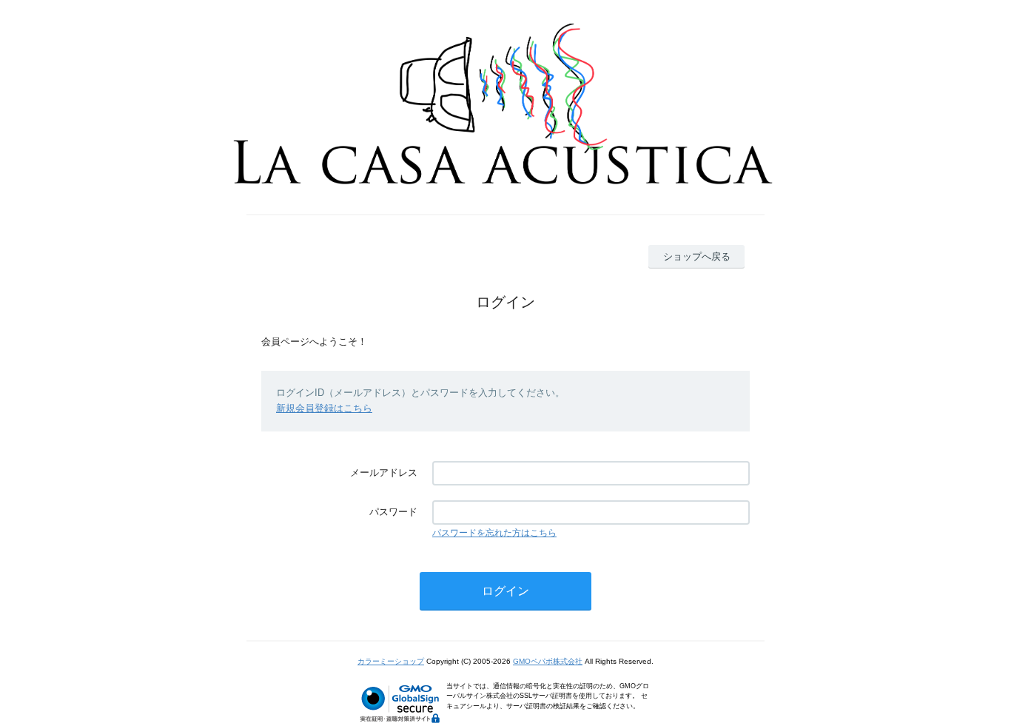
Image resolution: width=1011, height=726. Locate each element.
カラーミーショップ (390, 661)
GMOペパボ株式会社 (547, 661)
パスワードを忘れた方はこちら (494, 533)
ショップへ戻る (696, 256)
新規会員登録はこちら (324, 408)
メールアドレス (383, 472)
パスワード (393, 511)
